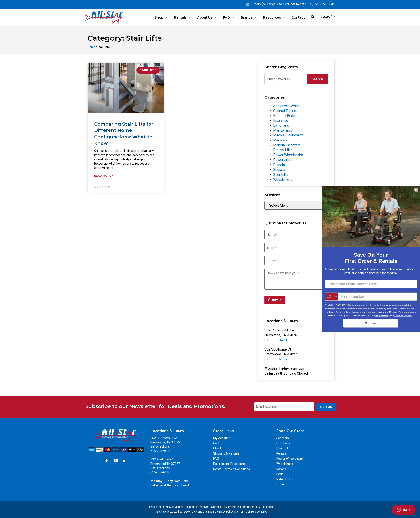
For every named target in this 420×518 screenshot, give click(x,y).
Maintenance (283, 130)
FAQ (226, 17)
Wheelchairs (282, 179)
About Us (204, 17)
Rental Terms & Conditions (231, 469)
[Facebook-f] (107, 460)
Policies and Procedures (229, 464)
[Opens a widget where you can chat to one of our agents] (404, 510)
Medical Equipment (288, 135)
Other (280, 484)
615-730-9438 (275, 340)
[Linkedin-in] (125, 460)
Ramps (281, 469)
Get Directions (160, 446)
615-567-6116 (275, 359)
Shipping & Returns (226, 453)
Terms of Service (249, 511)
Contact (298, 17)
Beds (279, 474)
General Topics (284, 111)
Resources (272, 17)
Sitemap (216, 506)
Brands (246, 17)
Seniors (279, 169)
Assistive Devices (287, 106)
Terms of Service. (403, 315)
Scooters (282, 438)
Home (91, 47)
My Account (221, 438)
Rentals (180, 17)
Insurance (280, 121)
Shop (159, 17)
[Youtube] (116, 460)
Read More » (103, 175)
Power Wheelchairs (288, 155)
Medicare (280, 140)
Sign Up (326, 407)
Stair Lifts (280, 175)
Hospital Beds (284, 116)
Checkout (219, 448)
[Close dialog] (416, 190)
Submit (274, 300)
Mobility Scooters (287, 145)
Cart (216, 443)
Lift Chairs (281, 125)
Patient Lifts (282, 150)
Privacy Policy (231, 506)
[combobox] (284, 79)
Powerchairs (282, 160)
